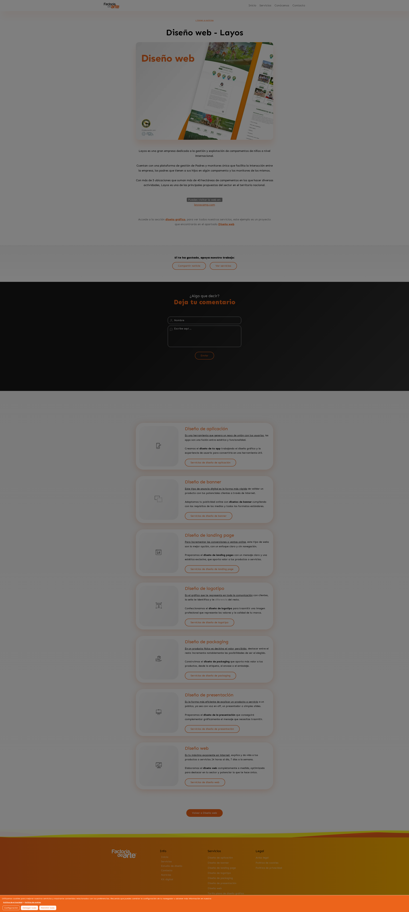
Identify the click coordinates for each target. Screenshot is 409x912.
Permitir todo (47, 908)
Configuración (11, 908)
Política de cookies (33, 902)
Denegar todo (29, 908)
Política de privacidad (12, 902)
